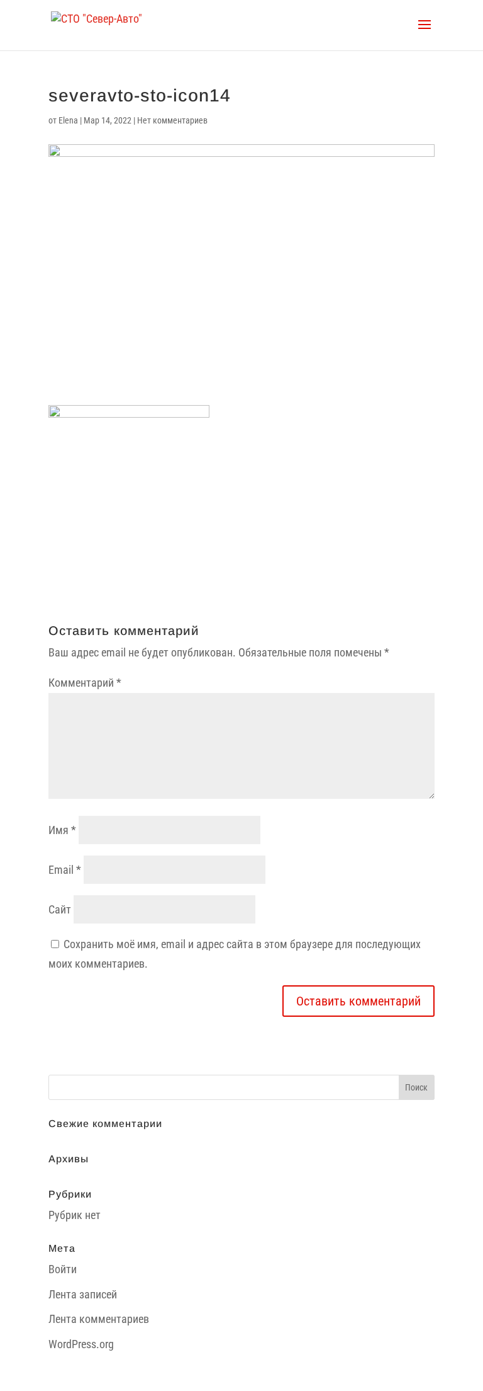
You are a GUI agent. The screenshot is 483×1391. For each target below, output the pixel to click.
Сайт (59, 909)
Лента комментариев (98, 1318)
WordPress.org (81, 1344)
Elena (68, 120)
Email (64, 869)
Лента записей (82, 1294)
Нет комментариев (172, 120)
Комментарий (84, 682)
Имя (62, 830)
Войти (62, 1269)
